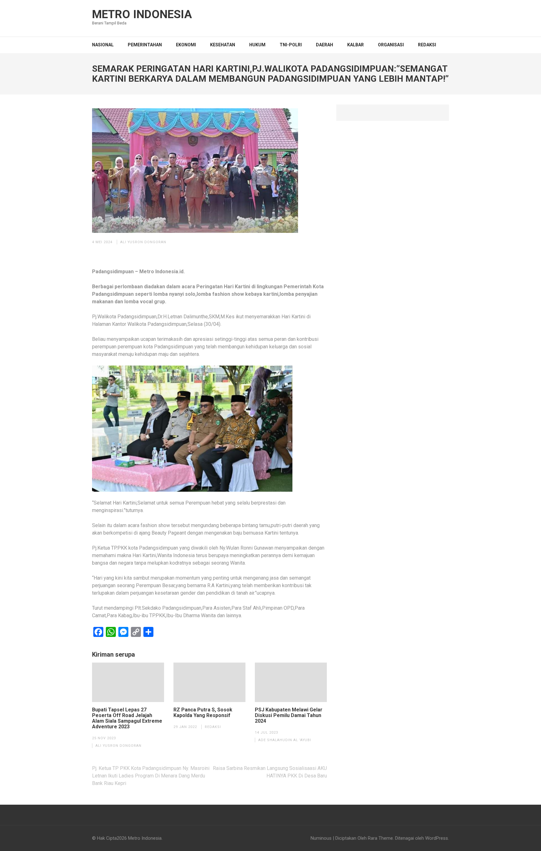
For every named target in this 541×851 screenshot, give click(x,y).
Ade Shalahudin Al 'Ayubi (284, 740)
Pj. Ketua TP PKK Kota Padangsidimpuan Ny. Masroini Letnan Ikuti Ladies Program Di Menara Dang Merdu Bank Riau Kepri (150, 775)
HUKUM (257, 44)
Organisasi (391, 44)
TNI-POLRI (291, 44)
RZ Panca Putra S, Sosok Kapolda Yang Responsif (202, 712)
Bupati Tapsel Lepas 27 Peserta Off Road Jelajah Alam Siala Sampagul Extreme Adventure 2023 (127, 718)
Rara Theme (380, 838)
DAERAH (324, 44)
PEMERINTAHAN (145, 44)
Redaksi (427, 44)
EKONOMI (186, 44)
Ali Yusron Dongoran (143, 242)
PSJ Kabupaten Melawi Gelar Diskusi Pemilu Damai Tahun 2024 (288, 715)
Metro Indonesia (142, 14)
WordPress (436, 838)
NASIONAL (103, 44)
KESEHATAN (222, 44)
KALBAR (355, 44)
